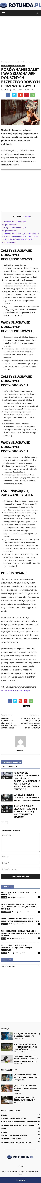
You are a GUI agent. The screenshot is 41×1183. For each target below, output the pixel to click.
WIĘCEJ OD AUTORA (10, 766)
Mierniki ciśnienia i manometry (13, 1118)
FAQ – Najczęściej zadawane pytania (17, 239)
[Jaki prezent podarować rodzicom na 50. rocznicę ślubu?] (7, 1088)
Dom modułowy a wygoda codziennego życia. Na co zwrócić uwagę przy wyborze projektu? (19, 906)
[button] (38, 13)
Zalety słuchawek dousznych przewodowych (20, 233)
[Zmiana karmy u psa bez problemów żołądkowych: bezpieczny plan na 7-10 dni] (7, 1059)
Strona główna (5, 62)
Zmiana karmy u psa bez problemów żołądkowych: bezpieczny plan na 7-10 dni (20, 920)
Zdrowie (5, 924)
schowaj (27, 216)
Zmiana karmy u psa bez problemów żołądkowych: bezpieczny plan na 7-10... (26, 1058)
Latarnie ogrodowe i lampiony (14, 1135)
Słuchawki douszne (17, 65)
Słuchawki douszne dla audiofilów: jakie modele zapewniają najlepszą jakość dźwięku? (25, 811)
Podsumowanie (9, 242)
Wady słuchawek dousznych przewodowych (20, 236)
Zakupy (4, 897)
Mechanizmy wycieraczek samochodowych (19, 1122)
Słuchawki (5, 65)
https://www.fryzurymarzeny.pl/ (15, 690)
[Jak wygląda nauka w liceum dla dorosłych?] (7, 1100)
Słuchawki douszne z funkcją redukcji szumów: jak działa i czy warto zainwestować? (30, 723)
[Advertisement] (20, 38)
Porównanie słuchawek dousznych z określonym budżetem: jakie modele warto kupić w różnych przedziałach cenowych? (27, 781)
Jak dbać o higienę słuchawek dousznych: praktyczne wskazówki (27, 798)
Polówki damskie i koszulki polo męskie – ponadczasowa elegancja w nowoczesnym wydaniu (20, 933)
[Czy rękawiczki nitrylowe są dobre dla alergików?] (7, 1036)
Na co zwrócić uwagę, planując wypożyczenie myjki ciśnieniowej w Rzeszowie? (16, 947)
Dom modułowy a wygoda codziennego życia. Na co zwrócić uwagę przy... (26, 1046)
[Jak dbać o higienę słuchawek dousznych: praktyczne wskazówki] (7, 797)
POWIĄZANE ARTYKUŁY (12, 762)
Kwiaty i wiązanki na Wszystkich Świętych (18, 1125)
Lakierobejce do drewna (11, 1139)
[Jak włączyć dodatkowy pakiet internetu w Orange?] (7, 1077)
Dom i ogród (6, 912)
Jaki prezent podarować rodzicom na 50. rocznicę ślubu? (25, 1088)
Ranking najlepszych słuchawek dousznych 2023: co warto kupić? (10, 723)
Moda (4, 938)
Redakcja (8, 90)
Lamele (4, 1132)
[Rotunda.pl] (20, 5)
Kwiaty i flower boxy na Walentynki (16, 1142)
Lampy (3, 1129)
